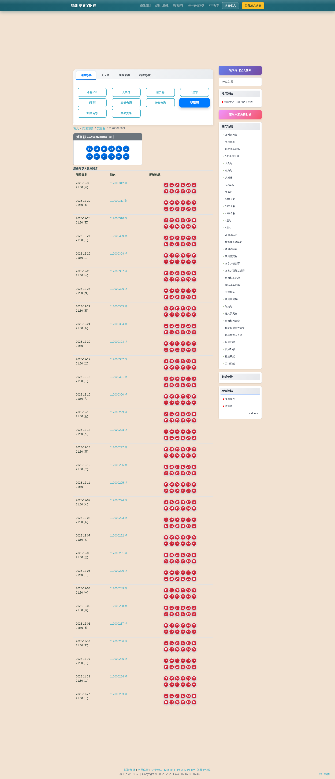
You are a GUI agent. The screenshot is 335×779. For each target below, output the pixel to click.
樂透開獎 (88, 128)
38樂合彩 (92, 113)
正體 (319, 774)
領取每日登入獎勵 (240, 70)
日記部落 (178, 5)
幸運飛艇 (229, 292)
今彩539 (92, 92)
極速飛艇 (229, 356)
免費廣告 (230, 399)
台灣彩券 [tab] (86, 75)
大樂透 (126, 92)
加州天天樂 (230, 134)
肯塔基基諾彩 (232, 285)
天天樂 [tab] (105, 75)
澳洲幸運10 (231, 299)
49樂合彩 (160, 102)
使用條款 (143, 769)
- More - (253, 413)
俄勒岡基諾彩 (232, 149)
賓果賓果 (126, 113)
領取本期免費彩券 (240, 114)
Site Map (169, 769)
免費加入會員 (253, 5)
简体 (327, 774)
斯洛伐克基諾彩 (233, 242)
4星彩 (92, 102)
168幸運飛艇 (231, 156)
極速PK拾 (230, 342)
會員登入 (230, 5)
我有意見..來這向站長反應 (238, 101)
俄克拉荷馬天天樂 (234, 327)
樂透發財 (145, 5)
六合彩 (228, 163)
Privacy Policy (186, 769)
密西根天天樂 (232, 320)
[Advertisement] (167, 41)
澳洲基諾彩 (230, 256)
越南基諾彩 (230, 234)
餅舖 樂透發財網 (83, 6)
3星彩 (194, 92)
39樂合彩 (126, 102)
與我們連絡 (204, 769)
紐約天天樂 (230, 313)
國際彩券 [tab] (124, 75)
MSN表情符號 (196, 5)
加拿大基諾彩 (232, 263)
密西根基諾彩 (232, 277)
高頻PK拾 (230, 349)
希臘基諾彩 (230, 249)
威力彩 (160, 92)
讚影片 (228, 406)
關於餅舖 (129, 769)
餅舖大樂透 (162, 5)
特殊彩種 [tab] (145, 75)
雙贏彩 (194, 102)
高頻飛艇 (229, 363)
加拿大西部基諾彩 (234, 270)
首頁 (76, 128)
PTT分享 (214, 5)
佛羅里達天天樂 (233, 335)
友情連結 (156, 769)
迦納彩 (228, 306)
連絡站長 (227, 81)
